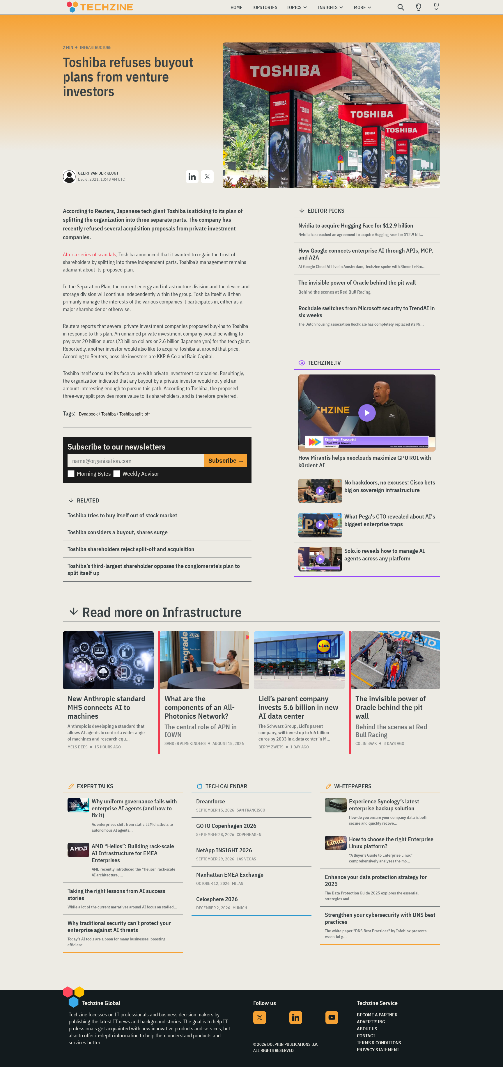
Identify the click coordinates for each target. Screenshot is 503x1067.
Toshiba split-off (134, 414)
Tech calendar (226, 786)
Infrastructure (95, 47)
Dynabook (88, 414)
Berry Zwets (271, 747)
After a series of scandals (89, 254)
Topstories (264, 7)
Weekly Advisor (141, 473)
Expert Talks (95, 786)
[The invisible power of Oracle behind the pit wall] (395, 660)
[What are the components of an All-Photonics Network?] (204, 660)
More (360, 7)
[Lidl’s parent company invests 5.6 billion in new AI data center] (299, 660)
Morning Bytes (94, 473)
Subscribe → (226, 460)
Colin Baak (366, 743)
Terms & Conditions (379, 1042)
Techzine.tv (324, 363)
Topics (294, 7)
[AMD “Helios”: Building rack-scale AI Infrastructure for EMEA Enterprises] (78, 860)
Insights (328, 7)
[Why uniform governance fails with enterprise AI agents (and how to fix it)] (78, 815)
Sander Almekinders (185, 743)
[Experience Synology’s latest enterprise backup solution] (336, 812)
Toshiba (108, 414)
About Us (367, 1029)
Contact (366, 1035)
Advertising (371, 1022)
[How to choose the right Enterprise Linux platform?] (336, 850)
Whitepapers (352, 786)
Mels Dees (78, 747)
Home (236, 7)
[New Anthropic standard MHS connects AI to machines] (108, 660)
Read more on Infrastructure (162, 612)
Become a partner (377, 1015)
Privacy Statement (378, 1049)
